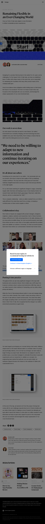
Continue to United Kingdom (20, 263)
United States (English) (16, 259)
